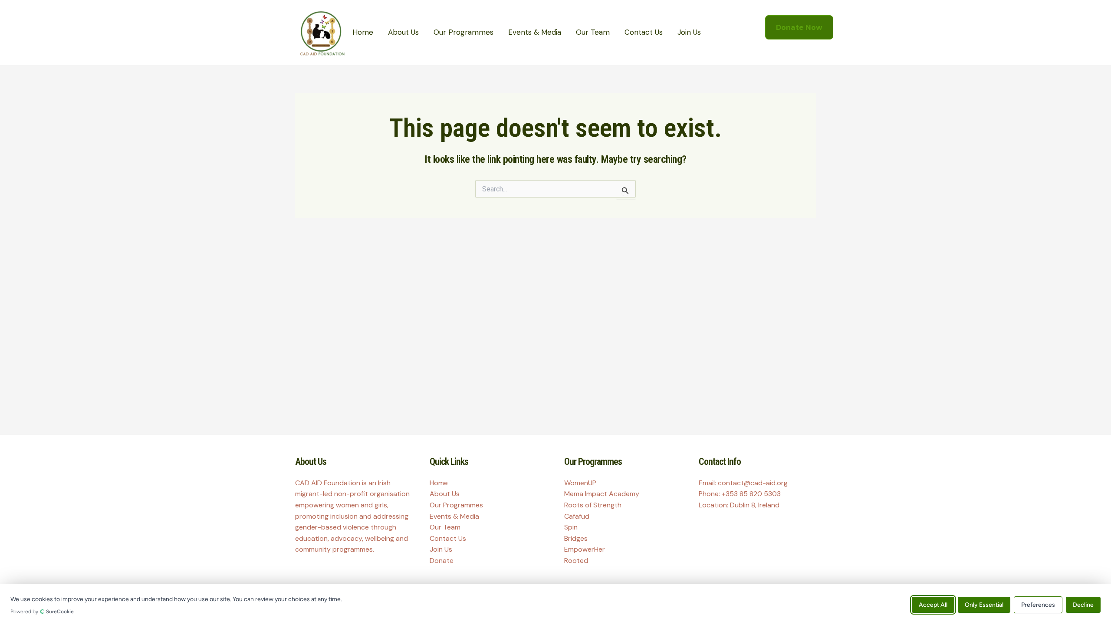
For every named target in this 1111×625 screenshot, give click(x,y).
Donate (442, 560)
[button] (799, 27)
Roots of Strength (592, 505)
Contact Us (644, 32)
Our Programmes (463, 32)
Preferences (1038, 604)
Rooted (576, 560)
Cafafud (576, 516)
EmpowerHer (584, 549)
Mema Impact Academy (601, 493)
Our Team (593, 32)
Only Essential (984, 604)
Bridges (576, 538)
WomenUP (580, 482)
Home (362, 32)
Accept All (933, 604)
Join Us (689, 32)
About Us (403, 32)
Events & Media (534, 32)
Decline (1083, 604)
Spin (571, 527)
